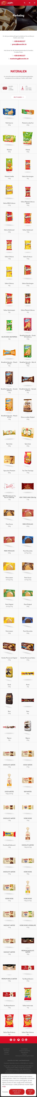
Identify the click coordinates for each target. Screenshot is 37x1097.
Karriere (24, 1054)
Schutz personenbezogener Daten (24, 1056)
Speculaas (9, 444)
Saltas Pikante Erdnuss (28, 310)
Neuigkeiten (6, 1049)
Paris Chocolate (27, 551)
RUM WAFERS (28, 791)
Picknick (9, 149)
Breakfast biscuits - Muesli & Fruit (9, 362)
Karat (9, 684)
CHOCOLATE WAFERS (9, 765)
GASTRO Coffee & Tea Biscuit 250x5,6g (9, 496)
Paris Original (9, 604)
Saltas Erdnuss (9, 256)
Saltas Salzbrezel (9, 230)
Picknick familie (9, 176)
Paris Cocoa (9, 524)
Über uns (6, 1054)
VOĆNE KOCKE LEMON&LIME (28, 925)
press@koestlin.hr (19, 44)
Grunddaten (24, 1049)
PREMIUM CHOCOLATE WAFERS (27, 951)
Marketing (6, 1050)
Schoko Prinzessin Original (9, 658)
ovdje (4, 1086)
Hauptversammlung (24, 1050)
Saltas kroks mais (28, 1005)
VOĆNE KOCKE (28, 818)
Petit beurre (9, 123)
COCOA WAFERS (27, 765)
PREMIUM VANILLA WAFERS (9, 979)
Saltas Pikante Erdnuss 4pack (28, 202)
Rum (9, 711)
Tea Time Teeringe (27, 470)
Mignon (9, 738)
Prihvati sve (30, 1092)
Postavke (5, 1092)
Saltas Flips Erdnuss (9, 1032)
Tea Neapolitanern (27, 979)
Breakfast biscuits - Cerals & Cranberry (28, 336)
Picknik (28, 149)
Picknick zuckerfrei (27, 123)
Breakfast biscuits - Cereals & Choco (9, 389)
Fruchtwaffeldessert (9, 845)
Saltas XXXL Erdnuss (9, 203)
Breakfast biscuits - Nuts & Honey (28, 362)
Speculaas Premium (9, 470)
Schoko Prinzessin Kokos (27, 658)
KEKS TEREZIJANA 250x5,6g (27, 497)
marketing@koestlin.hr (19, 59)
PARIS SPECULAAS (28, 524)
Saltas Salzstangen (27, 176)
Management (24, 1052)
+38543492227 (19, 41)
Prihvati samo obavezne (17, 1092)
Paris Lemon (9, 577)
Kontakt (6, 1052)
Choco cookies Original (27, 417)
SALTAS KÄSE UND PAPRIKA (9, 337)
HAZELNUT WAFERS (9, 925)
